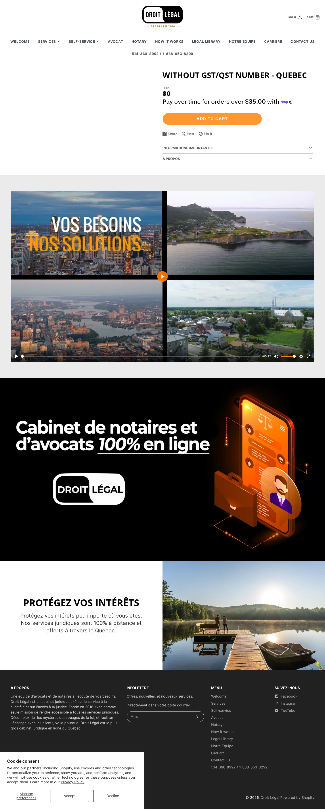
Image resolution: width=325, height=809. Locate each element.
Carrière (273, 41)
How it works (169, 41)
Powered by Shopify (297, 797)
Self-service (82, 41)
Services (47, 41)
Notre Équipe (242, 41)
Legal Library (206, 41)
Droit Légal (270, 797)
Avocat (115, 41)
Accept (70, 795)
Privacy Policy (72, 782)
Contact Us (303, 41)
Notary (139, 41)
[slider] (140, 356)
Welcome (19, 41)
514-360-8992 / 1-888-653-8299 (162, 54)
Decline (113, 795)
